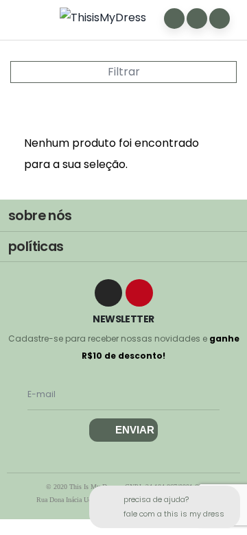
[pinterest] (139, 293)
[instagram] (108, 293)
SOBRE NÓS (40, 215)
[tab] (123, 216)
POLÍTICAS (36, 246)
